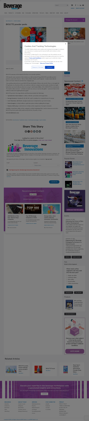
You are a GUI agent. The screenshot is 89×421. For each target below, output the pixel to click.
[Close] (65, 43)
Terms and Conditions (35, 58)
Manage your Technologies (37, 67)
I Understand (49, 67)
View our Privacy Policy (46, 63)
